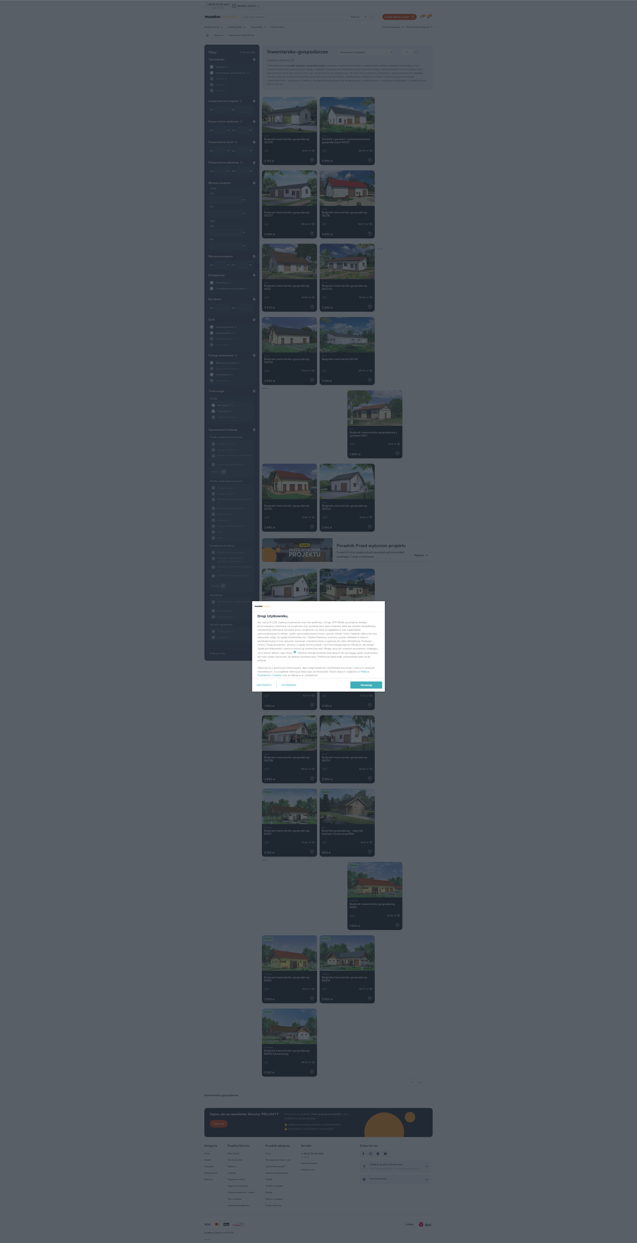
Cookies (277, 675)
